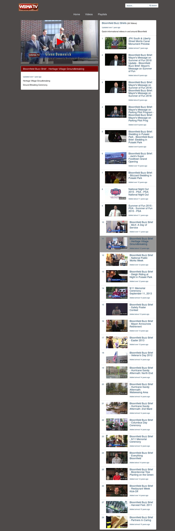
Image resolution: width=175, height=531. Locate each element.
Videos (89, 14)
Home (76, 14)
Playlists (102, 14)
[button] (59, 42)
